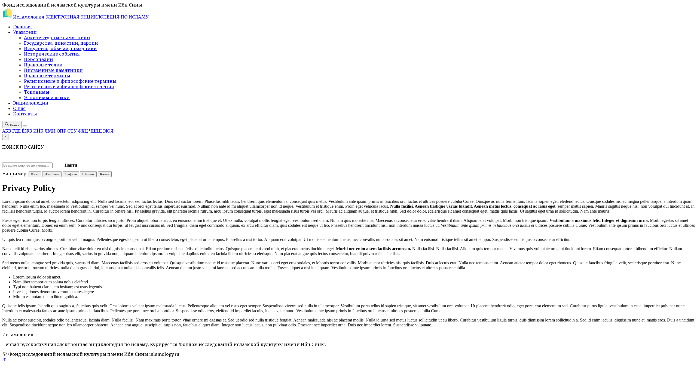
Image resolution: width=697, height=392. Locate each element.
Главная (22, 26)
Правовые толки (43, 65)
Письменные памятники (53, 70)
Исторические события (52, 54)
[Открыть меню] (25, 126)
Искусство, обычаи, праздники (60, 48)
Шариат (88, 174)
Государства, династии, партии (61, 43)
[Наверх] (4, 360)
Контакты (25, 114)
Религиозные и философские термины (70, 81)
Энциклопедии (30, 103)
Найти (71, 165)
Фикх (35, 174)
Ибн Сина (51, 174)
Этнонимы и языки (47, 97)
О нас (19, 108)
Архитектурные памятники (57, 37)
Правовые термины (47, 75)
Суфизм (71, 174)
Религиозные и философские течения (69, 86)
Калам (104, 174)
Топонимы (36, 92)
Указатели (25, 32)
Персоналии (38, 59)
